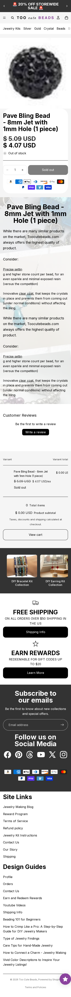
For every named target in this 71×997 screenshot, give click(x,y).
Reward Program (15, 814)
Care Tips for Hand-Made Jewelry (28, 945)
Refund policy (13, 828)
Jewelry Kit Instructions (20, 835)
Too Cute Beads (28, 979)
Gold (37, 28)
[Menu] (4, 17)
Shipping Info (35, 632)
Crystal (49, 28)
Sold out (48, 170)
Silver (27, 28)
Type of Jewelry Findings (21, 938)
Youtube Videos (14, 905)
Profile (7, 877)
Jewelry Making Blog (18, 807)
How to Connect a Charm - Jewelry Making (34, 953)
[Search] (12, 18)
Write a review (35, 432)
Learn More (35, 673)
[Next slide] (67, 6)
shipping (41, 519)
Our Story (10, 849)
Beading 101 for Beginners (22, 919)
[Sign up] (62, 725)
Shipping (9, 856)
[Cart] (66, 18)
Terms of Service (15, 821)
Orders (8, 884)
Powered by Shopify (49, 979)
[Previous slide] (4, 6)
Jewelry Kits (11, 28)
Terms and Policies (35, 987)
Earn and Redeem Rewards (22, 898)
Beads (61, 28)
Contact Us (11, 842)
